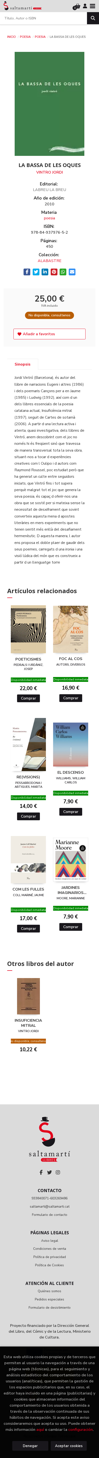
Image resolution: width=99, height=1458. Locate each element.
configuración (80, 1429)
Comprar (28, 698)
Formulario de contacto (49, 1214)
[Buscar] (93, 18)
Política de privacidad (49, 1257)
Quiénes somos (49, 1291)
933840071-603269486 (49, 1198)
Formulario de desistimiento (50, 1307)
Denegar (30, 1445)
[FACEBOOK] (41, 1172)
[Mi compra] (77, 6)
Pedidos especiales (49, 1299)
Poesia (25, 37)
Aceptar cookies (69, 1445)
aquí (40, 1429)
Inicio (11, 37)
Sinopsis (23, 364)
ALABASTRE (50, 260)
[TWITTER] (49, 1172)
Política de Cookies (49, 1265)
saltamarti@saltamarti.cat (49, 1206)
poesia (40, 37)
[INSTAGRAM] (58, 1172)
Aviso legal (49, 1240)
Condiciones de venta (49, 1248)
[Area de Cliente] (85, 6)
